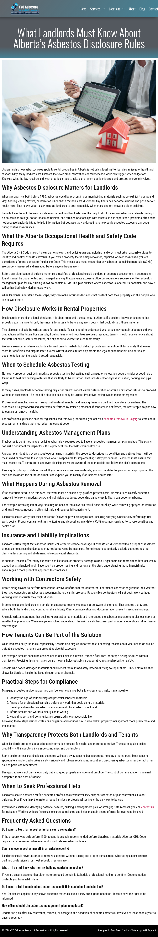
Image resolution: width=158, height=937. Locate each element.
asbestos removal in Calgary (121, 419)
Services (95, 9)
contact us (147, 807)
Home (83, 9)
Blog (142, 9)
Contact (153, 9)
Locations (114, 9)
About (132, 9)
